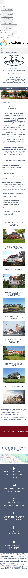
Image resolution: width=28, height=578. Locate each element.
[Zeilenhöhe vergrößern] (13, 36)
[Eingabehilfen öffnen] (2, 2)
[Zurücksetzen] (1, 7)
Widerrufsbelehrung (5, 50)
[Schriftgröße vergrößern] (14, 34)
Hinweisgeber (11, 48)
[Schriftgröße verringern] (12, 34)
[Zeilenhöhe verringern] (11, 36)
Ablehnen (14, 565)
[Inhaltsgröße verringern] (14, 32)
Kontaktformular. (22, 419)
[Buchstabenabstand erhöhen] (17, 37)
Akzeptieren (5, 565)
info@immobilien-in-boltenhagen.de (16, 82)
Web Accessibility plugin (6, 47)
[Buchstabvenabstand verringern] (15, 37)
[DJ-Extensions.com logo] (14, 45)
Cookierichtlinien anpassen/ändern (9, 52)
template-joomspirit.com (27, 459)
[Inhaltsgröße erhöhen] (16, 32)
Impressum (3, 48)
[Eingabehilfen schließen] (4, 7)
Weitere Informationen (11, 567)
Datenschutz (19, 48)
